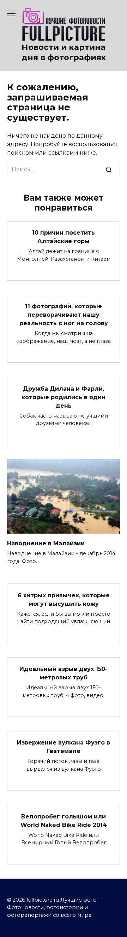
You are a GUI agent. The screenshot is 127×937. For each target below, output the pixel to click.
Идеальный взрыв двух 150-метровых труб (63, 673)
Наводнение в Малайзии (46, 543)
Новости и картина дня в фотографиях (64, 52)
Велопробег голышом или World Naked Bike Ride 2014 (63, 820)
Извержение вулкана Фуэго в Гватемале (63, 746)
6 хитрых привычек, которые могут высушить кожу (64, 599)
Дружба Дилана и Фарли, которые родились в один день (63, 397)
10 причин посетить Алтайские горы (63, 237)
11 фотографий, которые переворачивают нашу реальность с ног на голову (63, 315)
